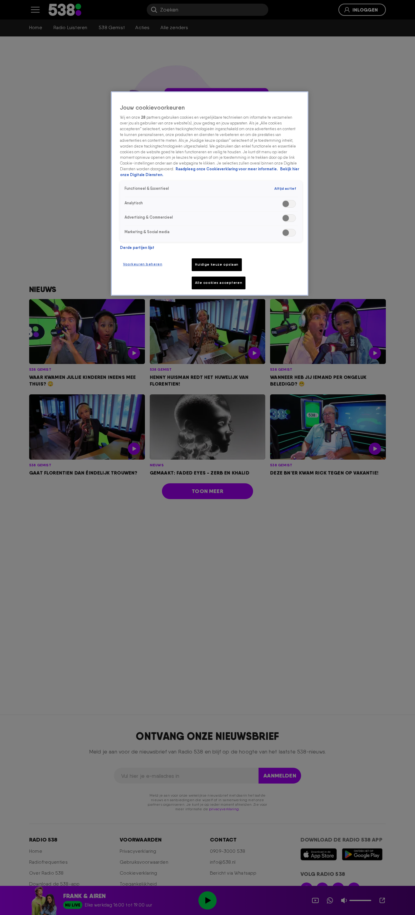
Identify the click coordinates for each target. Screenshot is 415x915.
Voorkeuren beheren (142, 264)
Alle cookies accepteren (218, 283)
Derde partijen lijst (137, 247)
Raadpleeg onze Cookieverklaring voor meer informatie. (227, 169)
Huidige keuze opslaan (216, 264)
